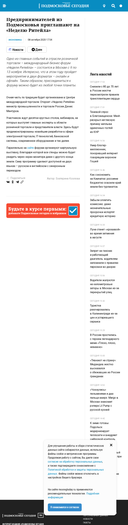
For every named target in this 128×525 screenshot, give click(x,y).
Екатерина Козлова (68, 178)
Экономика (15, 40)
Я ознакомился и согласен (64, 507)
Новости (88, 519)
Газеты (87, 522)
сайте (30, 147)
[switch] (122, 6)
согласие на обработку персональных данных (75, 461)
